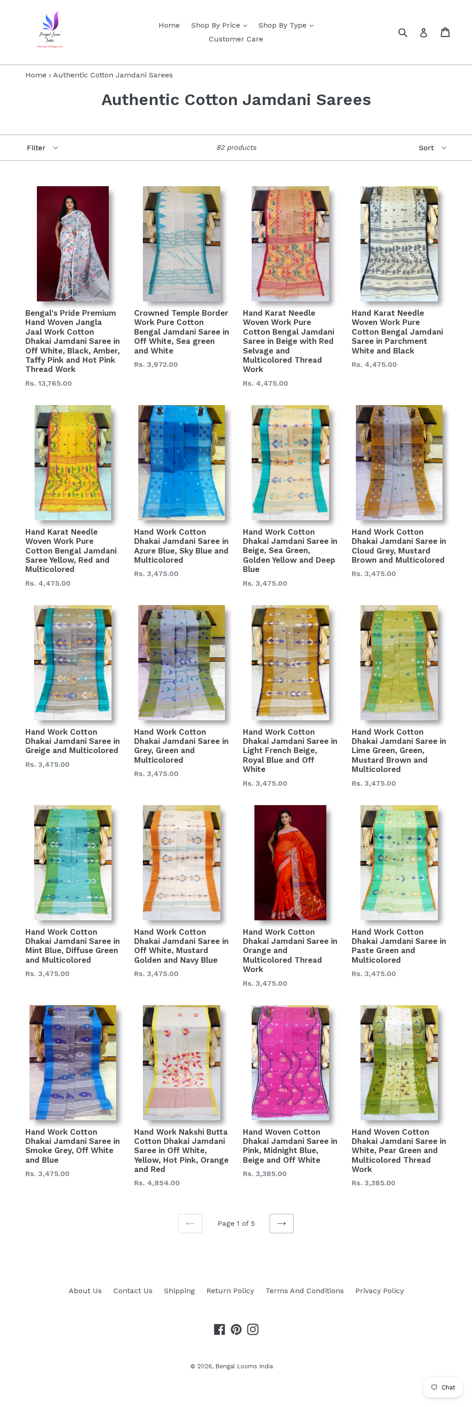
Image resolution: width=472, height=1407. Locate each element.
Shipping (179, 1290)
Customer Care (236, 39)
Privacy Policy (379, 1290)
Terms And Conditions (305, 1290)
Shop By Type (288, 24)
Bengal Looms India (244, 1366)
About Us (85, 1290)
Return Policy (230, 1290)
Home (169, 25)
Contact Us (133, 1290)
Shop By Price (221, 24)
